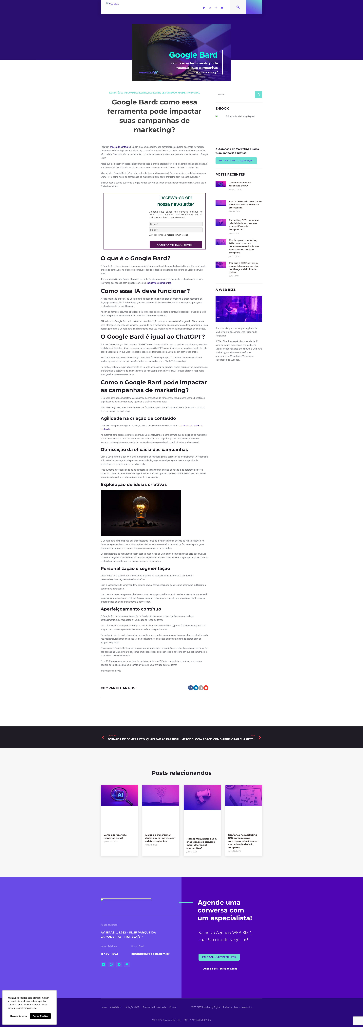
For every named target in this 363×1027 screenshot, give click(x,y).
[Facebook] (119, 964)
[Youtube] (222, 8)
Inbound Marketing (135, 92)
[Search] (258, 94)
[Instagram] (210, 8)
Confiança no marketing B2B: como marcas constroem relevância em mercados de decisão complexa (244, 246)
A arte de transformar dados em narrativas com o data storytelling (245, 204)
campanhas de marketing (158, 283)
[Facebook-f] (216, 8)
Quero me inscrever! (175, 244)
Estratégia (116, 92)
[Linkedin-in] (204, 8)
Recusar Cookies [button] (18, 1016)
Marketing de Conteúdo (162, 92)
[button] (190, 687)
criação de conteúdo (120, 147)
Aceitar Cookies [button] (40, 1016)
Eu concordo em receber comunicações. (169, 235)
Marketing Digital (189, 92)
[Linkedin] (103, 964)
